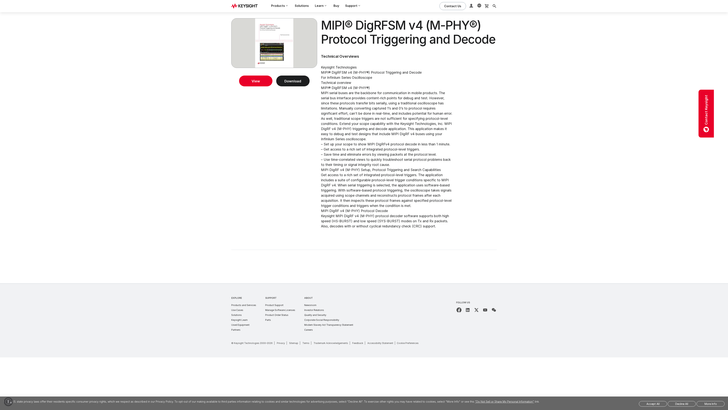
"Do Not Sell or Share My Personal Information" (504, 401)
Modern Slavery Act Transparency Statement (328, 324)
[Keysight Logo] (245, 6)
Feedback (357, 343)
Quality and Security (315, 315)
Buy (336, 6)
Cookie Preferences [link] (408, 343)
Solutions (302, 6)
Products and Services (243, 305)
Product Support (274, 305)
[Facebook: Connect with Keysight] (459, 310)
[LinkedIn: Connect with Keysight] (468, 310)
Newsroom (310, 305)
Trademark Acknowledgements (331, 343)
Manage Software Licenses (280, 310)
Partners (235, 329)
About (308, 297)
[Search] (494, 6)
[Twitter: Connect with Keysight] (476, 310)
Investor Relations (314, 310)
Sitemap (293, 343)
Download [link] (292, 81)
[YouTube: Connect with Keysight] (485, 310)
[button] (471, 6)
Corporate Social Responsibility (321, 320)
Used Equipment (240, 324)
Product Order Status (276, 315)
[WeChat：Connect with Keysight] (494, 310)
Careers (308, 329)
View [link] (256, 81)
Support (271, 297)
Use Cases (237, 310)
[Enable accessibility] (8, 401)
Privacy (281, 343)
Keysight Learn (239, 320)
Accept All (653, 403)
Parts (268, 320)
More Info (710, 403)
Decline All (681, 403)
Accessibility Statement (380, 343)
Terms (305, 343)
